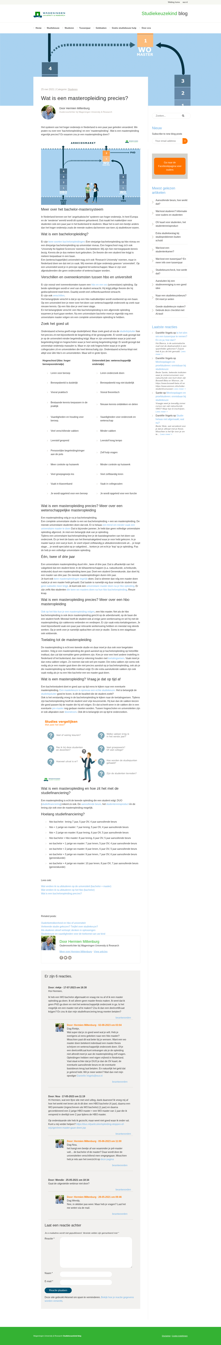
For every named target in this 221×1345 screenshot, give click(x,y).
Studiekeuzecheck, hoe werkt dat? (171, 272)
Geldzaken (101, 28)
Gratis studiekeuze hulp (124, 28)
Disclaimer (166, 1336)
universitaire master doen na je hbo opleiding (110, 586)
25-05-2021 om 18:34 (77, 1180)
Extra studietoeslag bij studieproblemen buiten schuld (168, 237)
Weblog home (174, 2)
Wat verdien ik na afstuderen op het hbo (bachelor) (68, 890)
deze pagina (107, 1159)
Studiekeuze (53, 28)
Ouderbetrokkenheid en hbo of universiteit (63, 923)
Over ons (146, 28)
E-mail (49, 1281)
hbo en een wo (99, 284)
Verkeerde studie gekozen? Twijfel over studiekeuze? (69, 926)
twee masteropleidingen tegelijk (70, 578)
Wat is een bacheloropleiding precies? (61, 893)
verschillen (58, 295)
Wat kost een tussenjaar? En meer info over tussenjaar (171, 261)
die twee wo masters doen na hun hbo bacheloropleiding (97, 589)
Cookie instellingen (180, 1336)
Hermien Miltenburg (85, 1025)
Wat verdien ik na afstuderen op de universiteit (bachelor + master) (76, 886)
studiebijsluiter (127, 331)
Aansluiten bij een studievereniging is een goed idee (171, 284)
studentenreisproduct (117, 804)
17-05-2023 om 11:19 (73, 1096)
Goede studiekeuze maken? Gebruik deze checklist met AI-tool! (171, 310)
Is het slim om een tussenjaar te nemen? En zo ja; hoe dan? (171, 336)
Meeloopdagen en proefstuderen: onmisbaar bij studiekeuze (171, 365)
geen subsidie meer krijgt (54, 586)
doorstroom (71, 712)
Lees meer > (180, 389)
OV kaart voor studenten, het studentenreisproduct (171, 224)
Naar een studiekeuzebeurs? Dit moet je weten (171, 297)
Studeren (69, 28)
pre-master (58, 708)
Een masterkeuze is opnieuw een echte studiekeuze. (87, 690)
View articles (100, 951)
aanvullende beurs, (91, 804)
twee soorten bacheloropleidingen (66, 241)
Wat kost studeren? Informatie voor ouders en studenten (171, 213)
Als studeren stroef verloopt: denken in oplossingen (68, 930)
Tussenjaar (85, 28)
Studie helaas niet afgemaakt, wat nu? (170, 419)
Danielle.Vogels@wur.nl (90, 1075)
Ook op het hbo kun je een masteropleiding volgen (68, 611)
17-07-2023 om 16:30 (75, 987)
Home (38, 28)
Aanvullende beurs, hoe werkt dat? (171, 202)
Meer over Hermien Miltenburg (76, 951)
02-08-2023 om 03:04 (110, 1025)
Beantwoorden (123, 1017)
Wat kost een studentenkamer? (165, 250)
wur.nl (185, 2)
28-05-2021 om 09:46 (110, 1197)
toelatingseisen (116, 658)
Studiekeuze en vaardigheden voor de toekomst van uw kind (73, 934)
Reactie (49, 1238)
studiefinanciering (51, 804)
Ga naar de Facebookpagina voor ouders (169, 166)
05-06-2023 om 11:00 (109, 1141)
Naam (49, 1273)
